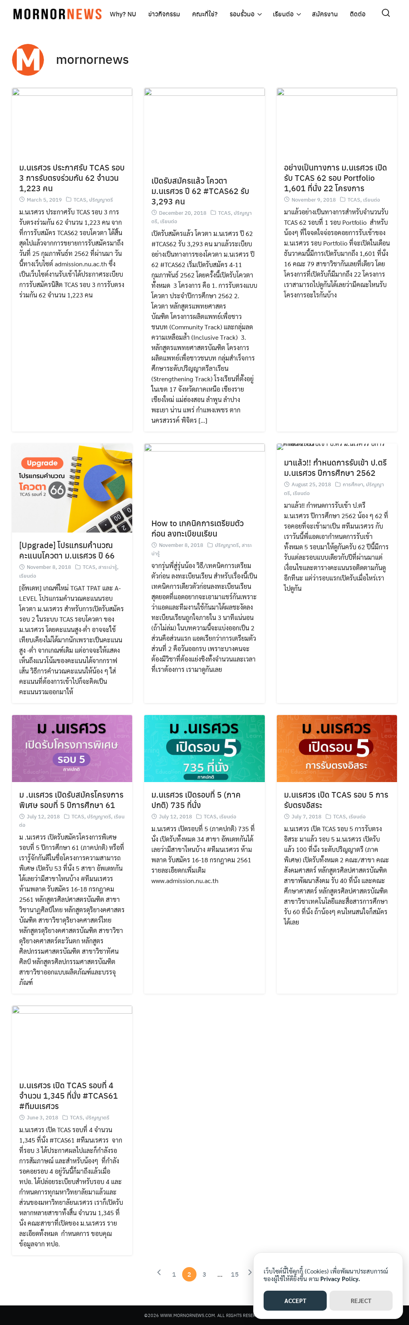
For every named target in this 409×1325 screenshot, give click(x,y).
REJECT (361, 1300)
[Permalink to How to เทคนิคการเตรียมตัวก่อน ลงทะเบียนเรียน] (204, 476)
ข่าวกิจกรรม (164, 13)
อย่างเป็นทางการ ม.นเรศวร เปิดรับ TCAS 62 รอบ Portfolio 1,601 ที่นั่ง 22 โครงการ (335, 177)
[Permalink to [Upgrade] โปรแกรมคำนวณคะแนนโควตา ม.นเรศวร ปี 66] (72, 487)
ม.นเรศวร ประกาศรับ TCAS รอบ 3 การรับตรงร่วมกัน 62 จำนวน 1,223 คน (72, 177)
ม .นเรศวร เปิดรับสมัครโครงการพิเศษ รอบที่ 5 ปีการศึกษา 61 (71, 799)
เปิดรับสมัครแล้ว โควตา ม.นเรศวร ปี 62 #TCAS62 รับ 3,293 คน (200, 190)
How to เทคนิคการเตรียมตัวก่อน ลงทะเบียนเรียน (197, 528)
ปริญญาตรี (101, 199)
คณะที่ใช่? (205, 13)
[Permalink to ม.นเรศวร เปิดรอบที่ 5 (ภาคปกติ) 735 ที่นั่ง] (204, 747)
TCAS (79, 199)
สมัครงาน (325, 13)
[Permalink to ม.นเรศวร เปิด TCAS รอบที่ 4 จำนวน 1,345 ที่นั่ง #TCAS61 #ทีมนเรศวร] (72, 1038)
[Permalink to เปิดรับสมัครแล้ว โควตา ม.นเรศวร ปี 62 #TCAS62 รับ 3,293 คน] (204, 127)
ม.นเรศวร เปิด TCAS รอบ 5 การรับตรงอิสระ (336, 799)
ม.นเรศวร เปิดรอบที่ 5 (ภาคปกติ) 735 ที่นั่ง (196, 799)
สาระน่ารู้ (107, 566)
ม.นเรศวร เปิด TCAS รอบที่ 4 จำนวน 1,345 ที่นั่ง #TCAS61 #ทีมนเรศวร (68, 1095)
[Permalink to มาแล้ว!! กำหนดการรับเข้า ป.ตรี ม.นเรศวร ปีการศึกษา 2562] (337, 446)
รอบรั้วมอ (242, 13)
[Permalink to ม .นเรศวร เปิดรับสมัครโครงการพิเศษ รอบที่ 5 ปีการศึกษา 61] (72, 747)
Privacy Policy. (340, 1278)
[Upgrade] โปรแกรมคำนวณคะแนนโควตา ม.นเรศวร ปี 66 (67, 550)
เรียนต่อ (283, 13)
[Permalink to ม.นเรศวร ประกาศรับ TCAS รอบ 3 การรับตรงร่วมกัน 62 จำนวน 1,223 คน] (72, 120)
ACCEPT (295, 1300)
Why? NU (123, 13)
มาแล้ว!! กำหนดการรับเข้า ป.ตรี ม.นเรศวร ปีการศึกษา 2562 (335, 467)
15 (235, 1274)
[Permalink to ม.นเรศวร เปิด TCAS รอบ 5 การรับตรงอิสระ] (337, 747)
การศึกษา (353, 484)
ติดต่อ (357, 13)
